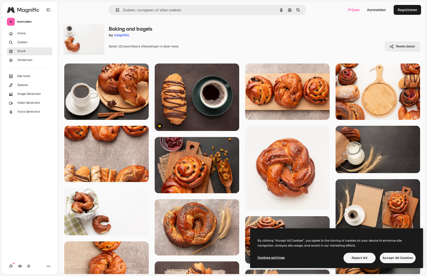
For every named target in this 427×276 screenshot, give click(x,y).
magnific (121, 35)
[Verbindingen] (11, 266)
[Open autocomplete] (115, 10)
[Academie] (20, 266)
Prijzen (354, 10)
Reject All (359, 258)
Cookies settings (271, 257)
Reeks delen (405, 46)
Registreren (407, 10)
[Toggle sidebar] (48, 10)
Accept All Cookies (398, 258)
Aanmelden (376, 10)
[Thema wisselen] (29, 266)
